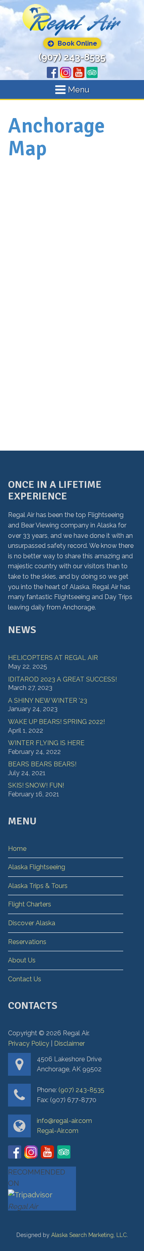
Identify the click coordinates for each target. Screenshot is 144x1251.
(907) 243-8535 (72, 57)
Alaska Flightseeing (36, 867)
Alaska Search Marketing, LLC (89, 1235)
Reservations (27, 942)
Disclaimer (69, 1043)
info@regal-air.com (64, 1121)
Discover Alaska (31, 923)
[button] (72, 43)
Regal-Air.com (57, 1131)
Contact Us (24, 979)
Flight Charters (29, 904)
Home (17, 848)
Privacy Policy (28, 1043)
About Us (22, 960)
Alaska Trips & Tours (38, 886)
